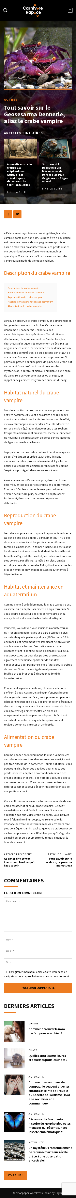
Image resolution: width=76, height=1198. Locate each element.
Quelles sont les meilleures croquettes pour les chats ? (48, 1058)
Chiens (34, 1023)
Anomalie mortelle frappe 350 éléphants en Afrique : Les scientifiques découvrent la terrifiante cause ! (19, 174)
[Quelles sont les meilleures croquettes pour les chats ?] (14, 1058)
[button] (5, 10)
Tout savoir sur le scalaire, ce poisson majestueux (59, 862)
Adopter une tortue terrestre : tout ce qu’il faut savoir (19, 862)
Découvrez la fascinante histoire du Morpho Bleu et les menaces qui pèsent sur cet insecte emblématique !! (50, 1125)
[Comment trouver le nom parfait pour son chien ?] (14, 1031)
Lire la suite (17, 192)
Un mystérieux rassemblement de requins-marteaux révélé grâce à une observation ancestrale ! (50, 1154)
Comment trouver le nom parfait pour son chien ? (47, 1031)
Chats (33, 1050)
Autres (11, 99)
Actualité (36, 1077)
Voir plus (14, 1175)
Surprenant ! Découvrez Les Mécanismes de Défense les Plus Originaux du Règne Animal (55, 172)
